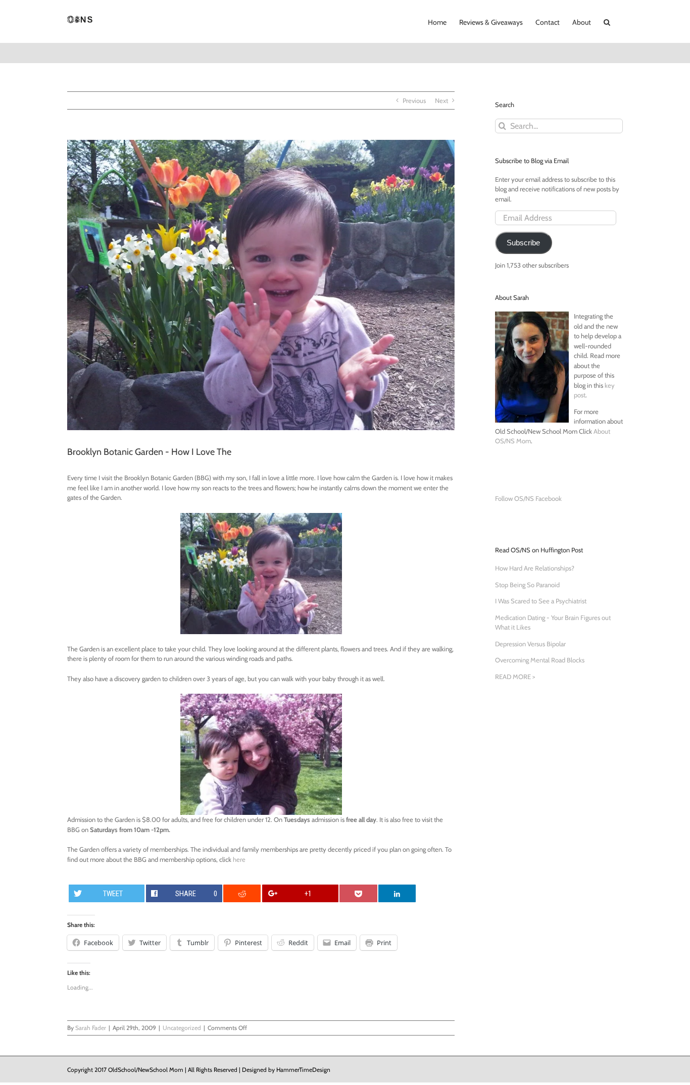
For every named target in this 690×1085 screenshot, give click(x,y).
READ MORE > (515, 677)
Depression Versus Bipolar (530, 644)
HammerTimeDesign (303, 1069)
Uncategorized (182, 1027)
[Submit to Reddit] (242, 893)
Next (441, 100)
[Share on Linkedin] (397, 893)
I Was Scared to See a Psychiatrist (540, 601)
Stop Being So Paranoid (527, 585)
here (239, 859)
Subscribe (523, 243)
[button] (607, 21)
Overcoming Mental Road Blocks (539, 660)
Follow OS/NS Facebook (528, 498)
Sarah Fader (90, 1027)
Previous (414, 100)
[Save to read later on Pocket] (358, 893)
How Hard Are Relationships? (534, 568)
